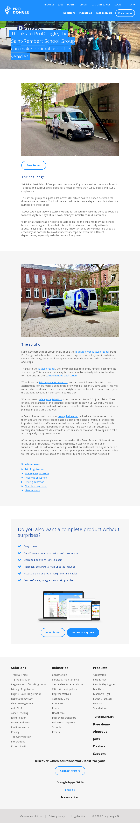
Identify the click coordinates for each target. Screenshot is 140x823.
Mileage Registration (37, 473)
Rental (55, 708)
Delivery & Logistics (63, 722)
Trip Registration (34, 469)
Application (99, 674)
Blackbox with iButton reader (92, 351)
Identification (32, 490)
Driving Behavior (20, 722)
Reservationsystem (36, 477)
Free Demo (34, 165)
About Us (49, 4)
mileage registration (50, 399)
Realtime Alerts (20, 727)
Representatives (61, 693)
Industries (85, 12)
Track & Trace (19, 674)
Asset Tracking (19, 713)
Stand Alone (100, 708)
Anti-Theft (17, 708)
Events (56, 732)
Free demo (125, 13)
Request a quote (83, 632)
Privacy (15, 732)
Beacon (97, 703)
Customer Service (101, 4)
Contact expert (70, 770)
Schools (56, 727)
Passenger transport (64, 717)
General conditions (31, 816)
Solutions (69, 12)
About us (100, 732)
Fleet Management (36, 486)
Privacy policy (57, 816)
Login (118, 4)
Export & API (18, 746)
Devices (83, 4)
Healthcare (58, 713)
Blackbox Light (101, 693)
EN (131, 4)
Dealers (71, 4)
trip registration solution (53, 382)
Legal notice (78, 816)
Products (100, 668)
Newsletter (70, 797)
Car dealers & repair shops (67, 684)
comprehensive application (61, 375)
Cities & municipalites (64, 689)
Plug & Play (99, 679)
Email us (70, 789)
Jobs (60, 4)
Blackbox (98, 689)
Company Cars (60, 698)
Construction (59, 674)
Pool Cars (58, 703)
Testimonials (103, 12)
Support (99, 753)
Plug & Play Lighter (104, 684)
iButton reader (46, 368)
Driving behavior (34, 482)
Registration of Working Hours (29, 684)
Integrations (18, 741)
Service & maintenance (65, 679)
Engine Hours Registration (26, 693)
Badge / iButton (102, 698)
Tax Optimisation (21, 736)
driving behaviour (68, 416)
